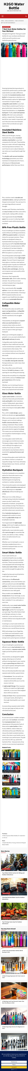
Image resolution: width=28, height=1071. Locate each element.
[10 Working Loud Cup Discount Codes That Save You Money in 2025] (14, 990)
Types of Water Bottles (7, 946)
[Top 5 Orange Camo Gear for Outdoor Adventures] (14, 911)
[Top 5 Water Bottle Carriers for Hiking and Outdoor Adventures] (14, 862)
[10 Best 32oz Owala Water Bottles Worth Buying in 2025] (14, 940)
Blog (4, 972)
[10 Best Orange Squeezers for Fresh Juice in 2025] (14, 965)
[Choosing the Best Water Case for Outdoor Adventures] (14, 886)
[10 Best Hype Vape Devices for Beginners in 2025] (14, 1016)
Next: (14, 843)
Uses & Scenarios (6, 27)
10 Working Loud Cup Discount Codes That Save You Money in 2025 (13, 1002)
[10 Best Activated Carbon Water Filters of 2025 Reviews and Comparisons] (14, 1041)
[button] (2, 16)
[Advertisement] (14, 73)
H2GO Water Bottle (14, 6)
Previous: (13, 835)
